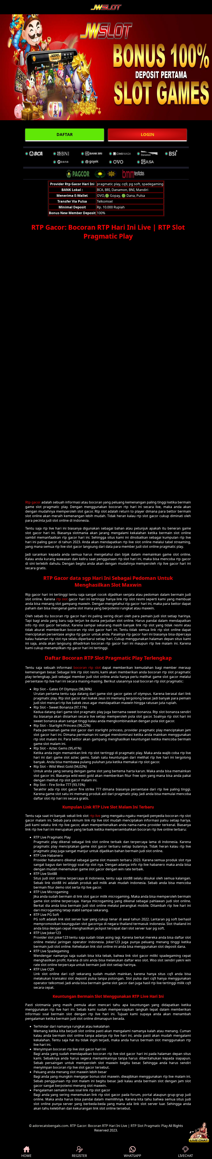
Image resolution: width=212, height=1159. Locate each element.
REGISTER (79, 1155)
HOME (26, 1155)
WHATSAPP (132, 1155)
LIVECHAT (185, 1155)
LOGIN (147, 134)
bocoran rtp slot (87, 667)
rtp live (95, 815)
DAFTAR (65, 134)
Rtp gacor (33, 502)
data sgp (80, 577)
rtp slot (62, 599)
